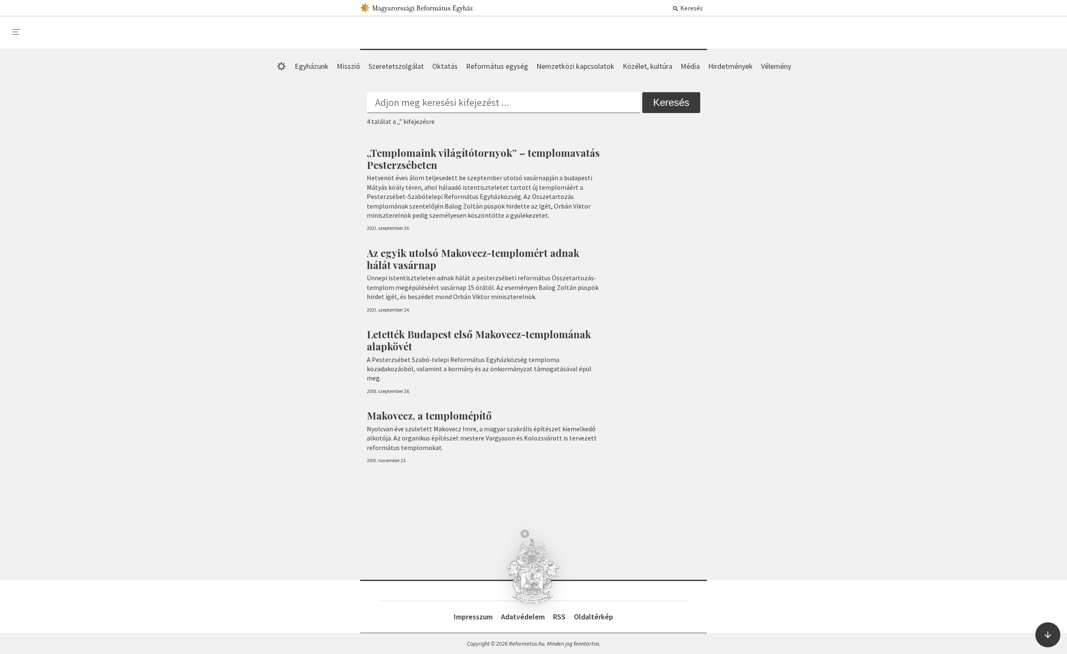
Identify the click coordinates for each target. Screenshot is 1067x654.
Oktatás (445, 66)
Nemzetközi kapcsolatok (575, 66)
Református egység (497, 66)
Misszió (348, 66)
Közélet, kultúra (647, 66)
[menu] (16, 32)
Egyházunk (311, 66)
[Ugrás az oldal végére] (1047, 634)
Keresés (691, 8)
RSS (559, 616)
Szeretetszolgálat (396, 66)
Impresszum (473, 616)
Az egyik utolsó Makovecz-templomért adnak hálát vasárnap (473, 259)
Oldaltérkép (593, 616)
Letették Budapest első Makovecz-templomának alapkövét (479, 340)
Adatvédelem (523, 616)
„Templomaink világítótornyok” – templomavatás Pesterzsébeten (483, 158)
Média (690, 66)
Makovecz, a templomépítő (429, 415)
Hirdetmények (730, 66)
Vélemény (776, 66)
